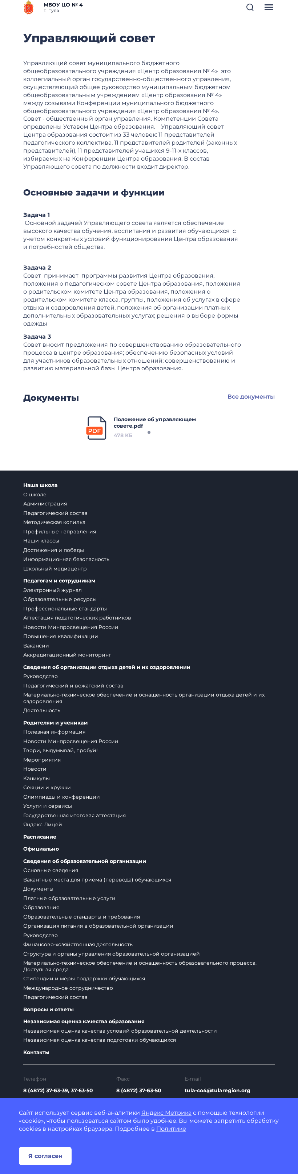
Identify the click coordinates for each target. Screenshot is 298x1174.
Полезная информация (54, 732)
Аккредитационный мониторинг (67, 654)
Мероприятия (42, 760)
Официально (41, 849)
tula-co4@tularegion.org (217, 1090)
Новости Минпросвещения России (70, 627)
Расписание (39, 837)
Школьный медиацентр (55, 568)
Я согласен (45, 1156)
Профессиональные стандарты (65, 608)
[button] (250, 7)
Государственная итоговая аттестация (74, 815)
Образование (41, 907)
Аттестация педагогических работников (77, 617)
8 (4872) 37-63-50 (138, 1090)
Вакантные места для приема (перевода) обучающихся (97, 879)
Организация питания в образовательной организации (98, 926)
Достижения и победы (53, 550)
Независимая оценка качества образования (84, 1021)
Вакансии (36, 645)
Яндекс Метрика (166, 1112)
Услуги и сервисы (47, 806)
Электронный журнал (52, 590)
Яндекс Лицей (42, 824)
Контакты (36, 1052)
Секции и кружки (47, 787)
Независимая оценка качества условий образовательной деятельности (120, 1031)
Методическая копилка (54, 522)
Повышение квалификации (60, 636)
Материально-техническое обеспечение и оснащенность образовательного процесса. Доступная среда (140, 966)
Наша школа (40, 485)
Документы (38, 888)
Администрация (45, 503)
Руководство (40, 676)
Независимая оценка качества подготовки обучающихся (99, 1040)
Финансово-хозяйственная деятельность (78, 944)
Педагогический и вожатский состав (73, 685)
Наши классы (41, 540)
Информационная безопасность (66, 559)
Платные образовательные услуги (69, 898)
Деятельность (41, 710)
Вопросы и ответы (48, 1009)
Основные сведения (50, 870)
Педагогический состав (55, 513)
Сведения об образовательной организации (84, 861)
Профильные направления (59, 531)
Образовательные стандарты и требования (81, 916)
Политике (171, 1128)
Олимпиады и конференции (61, 797)
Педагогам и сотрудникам (59, 581)
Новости (35, 769)
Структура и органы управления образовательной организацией (111, 954)
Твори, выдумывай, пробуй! (60, 750)
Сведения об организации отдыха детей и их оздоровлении (106, 667)
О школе (35, 494)
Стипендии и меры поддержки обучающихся (84, 978)
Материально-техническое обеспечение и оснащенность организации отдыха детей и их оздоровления (144, 698)
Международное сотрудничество (68, 988)
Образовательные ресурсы (60, 599)
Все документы (251, 396)
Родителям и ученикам (55, 723)
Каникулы (36, 778)
